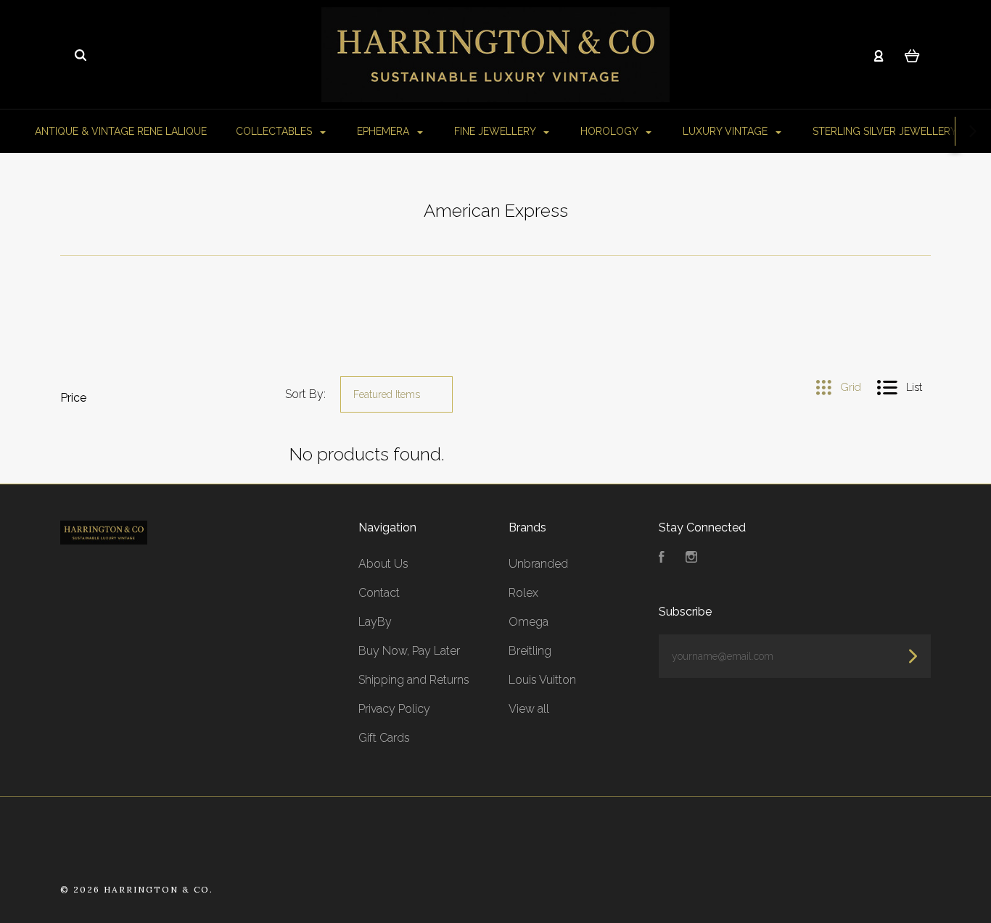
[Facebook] (662, 559)
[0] (912, 55)
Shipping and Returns (413, 680)
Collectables (275, 131)
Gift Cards (384, 738)
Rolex (523, 593)
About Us (383, 564)
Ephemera (384, 131)
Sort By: (305, 394)
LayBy (375, 622)
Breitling (530, 651)
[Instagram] (691, 559)
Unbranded (538, 564)
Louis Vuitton (542, 680)
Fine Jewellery (496, 131)
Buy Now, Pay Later (409, 651)
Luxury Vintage (726, 131)
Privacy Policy (394, 709)
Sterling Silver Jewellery (886, 131)
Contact (379, 593)
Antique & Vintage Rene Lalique (121, 131)
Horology (610, 131)
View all (529, 709)
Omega (528, 622)
